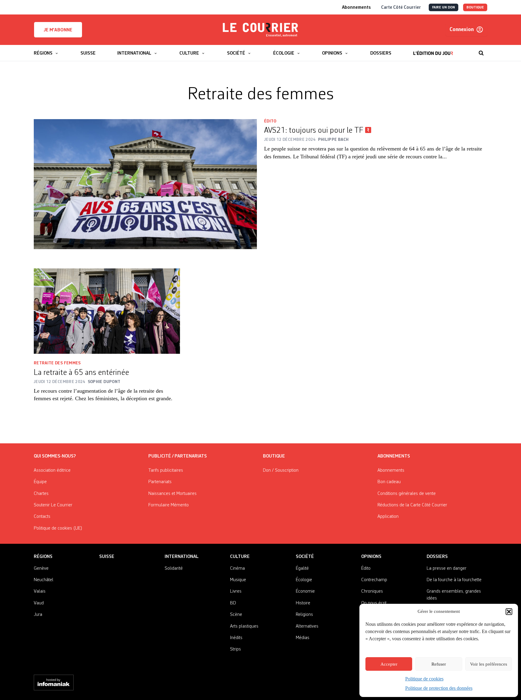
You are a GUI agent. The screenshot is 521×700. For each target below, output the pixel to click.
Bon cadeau (389, 482)
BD (233, 603)
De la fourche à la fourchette (454, 580)
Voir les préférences (488, 664)
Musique (238, 580)
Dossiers (437, 556)
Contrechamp (374, 580)
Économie (305, 591)
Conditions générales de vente (406, 493)
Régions (43, 556)
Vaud (39, 603)
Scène (236, 614)
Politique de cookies (424, 678)
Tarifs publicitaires (165, 470)
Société (305, 556)
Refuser (438, 664)
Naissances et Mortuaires (172, 493)
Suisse (106, 556)
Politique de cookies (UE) (58, 528)
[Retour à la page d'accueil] (260, 30)
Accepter (388, 664)
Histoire (303, 603)
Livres (236, 591)
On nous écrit (374, 603)
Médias (302, 637)
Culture (240, 556)
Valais (40, 591)
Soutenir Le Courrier (53, 505)
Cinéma (237, 568)
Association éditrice (52, 470)
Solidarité (174, 568)
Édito (270, 121)
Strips (235, 649)
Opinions (371, 556)
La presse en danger (446, 568)
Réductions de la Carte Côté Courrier (412, 505)
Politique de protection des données (438, 688)
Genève (41, 568)
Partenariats (160, 482)
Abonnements (390, 470)
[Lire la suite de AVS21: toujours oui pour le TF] (145, 184)
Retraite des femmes (57, 363)
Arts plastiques (244, 626)
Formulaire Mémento (168, 505)
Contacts (42, 516)
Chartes (41, 493)
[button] (509, 612)
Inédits (236, 637)
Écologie (304, 580)
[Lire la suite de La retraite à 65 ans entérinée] (107, 311)
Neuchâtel (43, 580)
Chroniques (372, 591)
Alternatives (307, 626)
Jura (38, 614)
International (182, 556)
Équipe (40, 482)
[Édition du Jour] (433, 50)
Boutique (274, 456)
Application (388, 516)
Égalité (302, 568)
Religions (304, 614)
